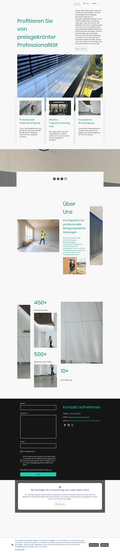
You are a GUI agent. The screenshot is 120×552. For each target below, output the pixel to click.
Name (22, 403)
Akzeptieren (60, 504)
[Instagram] (58, 179)
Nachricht (23, 413)
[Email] (65, 179)
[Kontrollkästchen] (21, 451)
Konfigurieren (20, 549)
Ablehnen (104, 545)
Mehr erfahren (81, 49)
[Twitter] (62, 179)
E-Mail (22, 442)
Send (38, 474)
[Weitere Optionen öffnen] (100, 3)
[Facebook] (54, 179)
